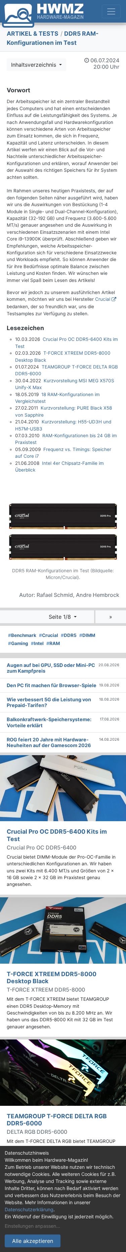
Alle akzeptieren (32, 1241)
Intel (37, 643)
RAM (53, 643)
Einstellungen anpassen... (32, 1226)
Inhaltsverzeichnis (34, 64)
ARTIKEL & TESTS (32, 33)
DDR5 (69, 635)
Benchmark (22, 635)
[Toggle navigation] (111, 11)
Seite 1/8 (61, 616)
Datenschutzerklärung (29, 1209)
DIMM (87, 635)
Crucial (102, 299)
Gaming (18, 643)
